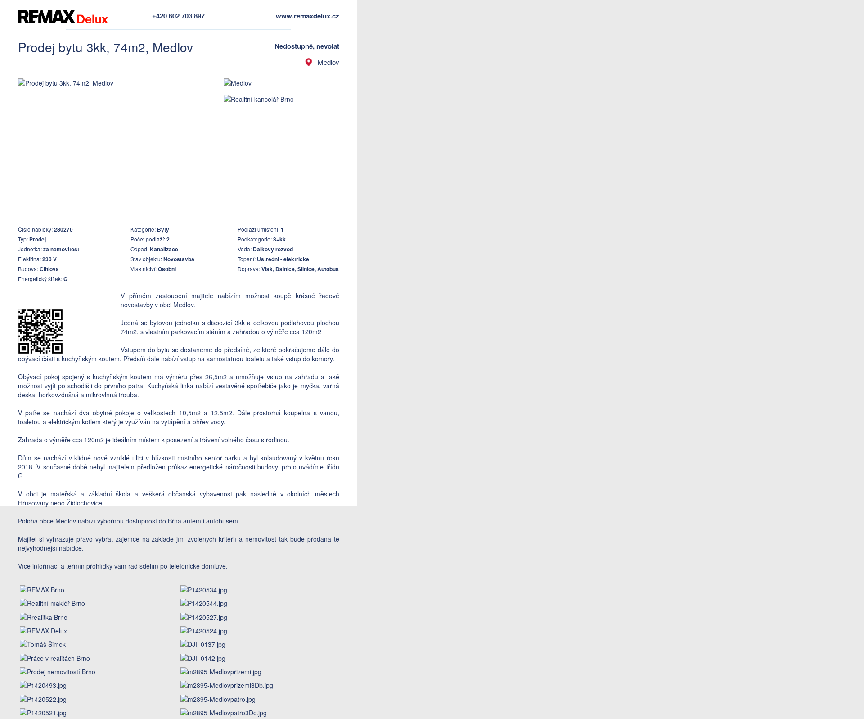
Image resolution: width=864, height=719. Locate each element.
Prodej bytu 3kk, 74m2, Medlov (105, 47)
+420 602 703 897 (178, 16)
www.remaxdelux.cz (307, 16)
